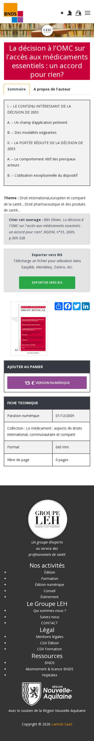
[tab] (17, 89)
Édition (49, 572)
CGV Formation (49, 649)
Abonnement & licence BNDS (49, 669)
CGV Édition (49, 643)
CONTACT (49, 622)
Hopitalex (49, 675)
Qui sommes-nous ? (49, 610)
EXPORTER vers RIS (47, 282)
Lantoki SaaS (61, 724)
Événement (49, 596)
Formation (49, 578)
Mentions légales (49, 636)
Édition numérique (49, 584)
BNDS (50, 662)
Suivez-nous (49, 616)
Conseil (49, 590)
